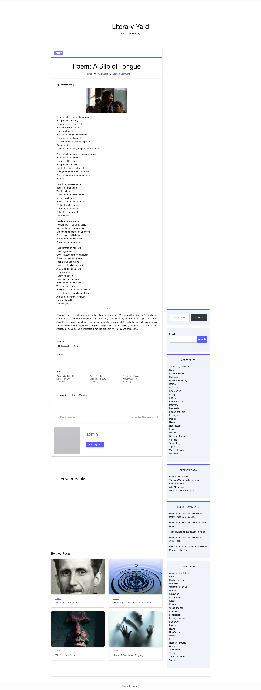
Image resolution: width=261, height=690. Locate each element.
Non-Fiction (175, 425)
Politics (172, 432)
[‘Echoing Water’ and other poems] (135, 576)
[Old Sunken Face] (78, 629)
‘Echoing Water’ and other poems (132, 602)
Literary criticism (177, 411)
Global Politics (176, 401)
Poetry (58, 52)
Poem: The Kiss (96, 376)
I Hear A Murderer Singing (128, 655)
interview (173, 404)
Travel (172, 446)
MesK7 (135, 686)
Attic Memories (176, 487)
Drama (172, 383)
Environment (175, 390)
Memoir (172, 418)
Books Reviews (176, 373)
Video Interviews (177, 450)
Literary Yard (130, 26)
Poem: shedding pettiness (134, 376)
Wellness (173, 453)
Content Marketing (178, 380)
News (172, 422)
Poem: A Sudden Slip (65, 376)
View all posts (95, 444)
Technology (174, 443)
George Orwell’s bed (67, 602)
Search (172, 334)
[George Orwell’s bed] (78, 576)
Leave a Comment (121, 73)
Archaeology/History (179, 366)
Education (174, 387)
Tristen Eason (176, 531)
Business (173, 376)
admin (90, 73)
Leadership (174, 408)
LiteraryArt (174, 415)
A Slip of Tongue (79, 395)
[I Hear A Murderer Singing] (135, 629)
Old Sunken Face (65, 655)
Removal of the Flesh (196, 531)
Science (173, 439)
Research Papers (177, 436)
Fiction (172, 397)
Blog (171, 369)
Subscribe (199, 317)
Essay (172, 394)
